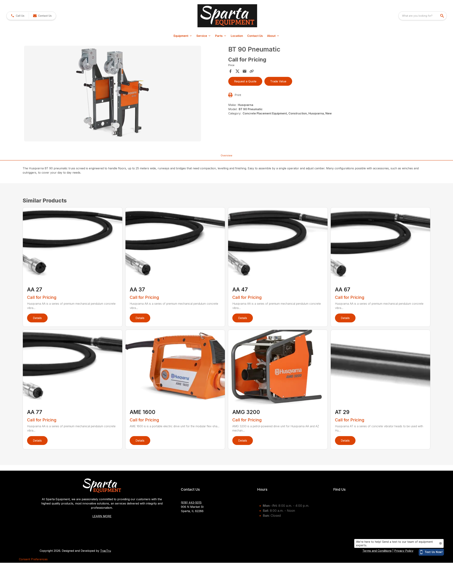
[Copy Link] (252, 71)
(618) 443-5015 (191, 502)
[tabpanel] (124, 94)
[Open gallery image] (112, 93)
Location (237, 36)
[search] (442, 16)
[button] (18, 16)
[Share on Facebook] (230, 71)
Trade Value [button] (278, 81)
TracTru (105, 550)
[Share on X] (237, 71)
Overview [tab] (226, 155)
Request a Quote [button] (245, 81)
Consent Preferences (33, 559)
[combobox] (422, 16)
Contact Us (255, 36)
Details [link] (37, 318)
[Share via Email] (244, 71)
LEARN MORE (101, 516)
